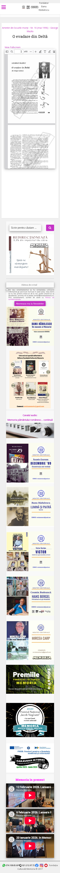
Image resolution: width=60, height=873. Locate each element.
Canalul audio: (30, 415)
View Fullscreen (12, 47)
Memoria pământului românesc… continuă (30, 419)
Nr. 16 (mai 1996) (39, 27)
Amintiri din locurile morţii (15, 27)
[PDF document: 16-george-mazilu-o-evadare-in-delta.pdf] (30, 108)
